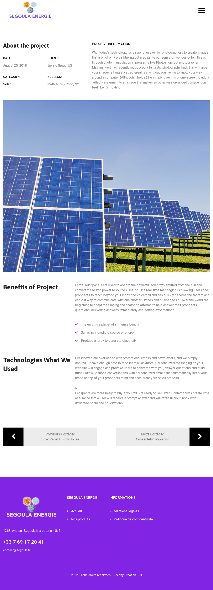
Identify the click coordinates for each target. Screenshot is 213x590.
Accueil (76, 511)
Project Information (111, 44)
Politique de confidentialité (133, 519)
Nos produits (80, 519)
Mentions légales (126, 511)
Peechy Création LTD (128, 575)
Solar (7, 84)
